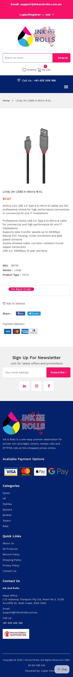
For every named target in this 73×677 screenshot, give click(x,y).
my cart (46, 69)
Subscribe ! (58, 372)
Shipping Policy (12, 559)
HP (4, 498)
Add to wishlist (15, 303)
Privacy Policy (11, 565)
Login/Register (30, 14)
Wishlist (31, 69)
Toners (6, 520)
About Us (8, 543)
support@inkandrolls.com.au (20, 612)
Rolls (5, 526)
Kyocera (7, 509)
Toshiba (7, 504)
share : (7, 313)
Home (6, 100)
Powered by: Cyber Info (39, 670)
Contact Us (9, 571)
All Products (10, 548)
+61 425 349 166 (45, 80)
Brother (7, 515)
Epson (6, 493)
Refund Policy (11, 554)
